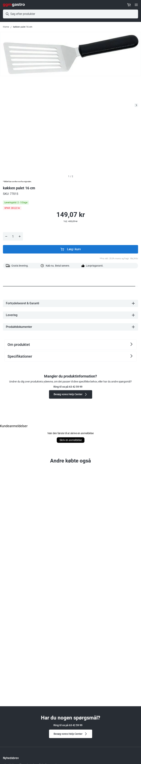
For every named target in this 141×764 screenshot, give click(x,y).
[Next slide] (136, 105)
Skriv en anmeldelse (70, 440)
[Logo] (14, 5)
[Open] (136, 5)
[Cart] (129, 5)
